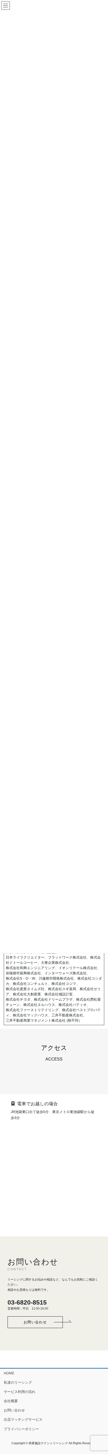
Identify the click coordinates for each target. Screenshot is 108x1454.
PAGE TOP (100, 1405)
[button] (35, 1322)
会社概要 (11, 1401)
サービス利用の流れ (19, 1392)
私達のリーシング (18, 1382)
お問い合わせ (14, 1410)
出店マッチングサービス (23, 1419)
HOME (9, 1373)
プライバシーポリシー (21, 1429)
